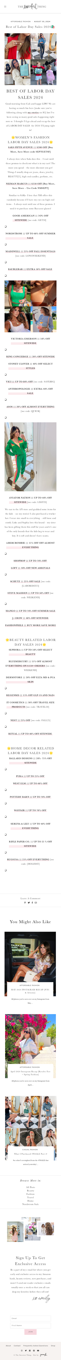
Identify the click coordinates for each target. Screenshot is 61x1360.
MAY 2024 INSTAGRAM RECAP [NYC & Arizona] (30, 991)
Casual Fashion (30, 1150)
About (8, 1346)
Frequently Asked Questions (35, 1346)
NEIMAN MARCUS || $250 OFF (24, 183)
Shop (53, 1346)
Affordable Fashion (21, 22)
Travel (30, 1197)
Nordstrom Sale (30, 1204)
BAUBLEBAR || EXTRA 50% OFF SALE (30, 269)
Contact (17, 1346)
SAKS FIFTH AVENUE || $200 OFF (27, 147)
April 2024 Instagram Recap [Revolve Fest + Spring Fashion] (30, 1073)
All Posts (30, 1187)
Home (30, 1200)
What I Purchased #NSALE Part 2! (30, 1153)
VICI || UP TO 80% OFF (19, 381)
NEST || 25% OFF (20, 720)
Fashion (30, 1194)
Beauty (30, 1190)
